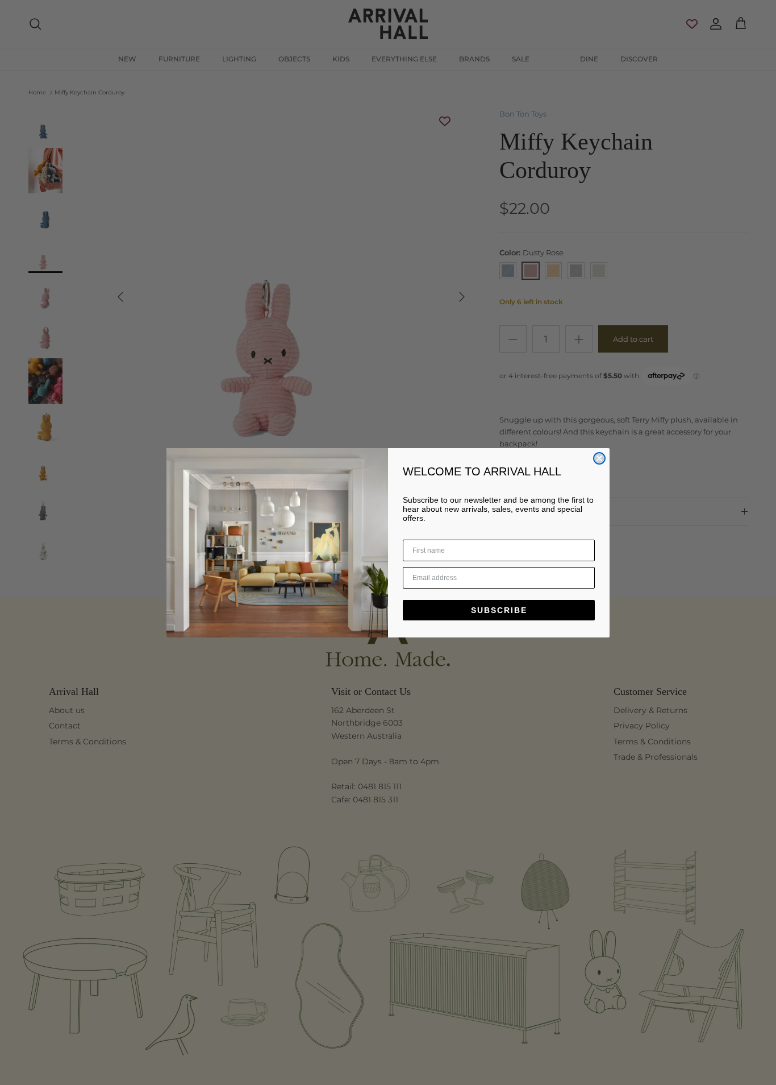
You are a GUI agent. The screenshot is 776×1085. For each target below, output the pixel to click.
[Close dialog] (599, 458)
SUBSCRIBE (499, 610)
